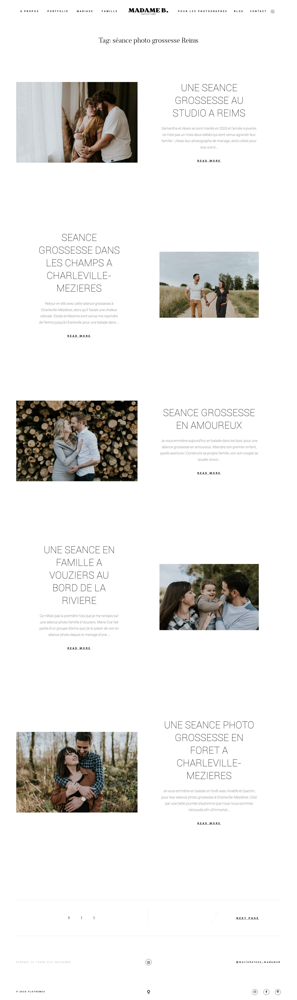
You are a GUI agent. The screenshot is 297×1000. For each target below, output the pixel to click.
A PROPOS (29, 11)
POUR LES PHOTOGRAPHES (203, 11)
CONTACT (258, 11)
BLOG (239, 11)
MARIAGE (85, 11)
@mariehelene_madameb (258, 962)
